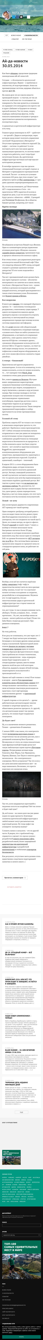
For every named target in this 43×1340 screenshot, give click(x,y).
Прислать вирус (7, 1308)
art (30, 1177)
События (15, 39)
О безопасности (31, 35)
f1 (3, 1185)
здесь (10, 1332)
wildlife (23, 1201)
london (15, 1189)
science (30, 1197)
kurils (29, 1187)
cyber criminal (20, 1182)
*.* (6, 35)
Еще (21, 1112)
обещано (14, 73)
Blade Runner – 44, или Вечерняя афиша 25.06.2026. (20, 1051)
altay (25, 1177)
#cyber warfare (20, 49)
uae (4, 1201)
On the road (27, 39)
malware (23, 1189)
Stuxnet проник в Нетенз (16, 296)
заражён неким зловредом (13, 253)
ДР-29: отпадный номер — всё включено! (18, 953)
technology (7, 1199)
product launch (8, 1197)
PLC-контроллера (27, 180)
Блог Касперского (8, 1315)
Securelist (5, 1318)
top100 (23, 1199)
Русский (34, 2)
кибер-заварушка (9, 584)
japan (14, 1187)
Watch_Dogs (27, 372)
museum (13, 1192)
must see (21, 1192)
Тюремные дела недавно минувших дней (16, 1083)
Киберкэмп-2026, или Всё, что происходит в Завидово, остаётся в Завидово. (20, 981)
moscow (5, 1192)
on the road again (9, 1194)
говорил (15, 304)
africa (5, 1177)
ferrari (8, 1185)
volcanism (14, 1201)
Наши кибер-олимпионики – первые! (18, 1017)
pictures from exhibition (25, 1194)
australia (37, 1177)
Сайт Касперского (8, 1312)
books (18, 1180)
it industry (6, 1187)
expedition (36, 1182)
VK (17, 17)
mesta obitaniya (33, 1189)
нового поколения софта (23, 838)
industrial (23, 1185)
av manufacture (8, 1180)
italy (30, 1185)
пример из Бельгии (20, 379)
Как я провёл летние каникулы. (19, 924)
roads (18, 1197)
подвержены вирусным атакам (20, 734)
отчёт (10, 327)
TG (13, 17)
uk (8, 1201)
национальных (8, 849)
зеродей (12, 525)
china (30, 1180)
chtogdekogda (8, 1182)
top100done (32, 1199)
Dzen (21, 17)
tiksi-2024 (16, 1199)
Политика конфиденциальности (14, 1305)
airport (18, 1177)
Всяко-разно (16, 35)
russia (24, 1197)
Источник (5, 240)
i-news (15, 1185)
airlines (11, 1177)
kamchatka (21, 1187)
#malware (6, 53)
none (28, 1192)
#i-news (30, 49)
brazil (24, 1180)
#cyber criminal (8, 49)
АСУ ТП (12, 91)
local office (7, 1189)
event (29, 1182)
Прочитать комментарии (14, 878)
